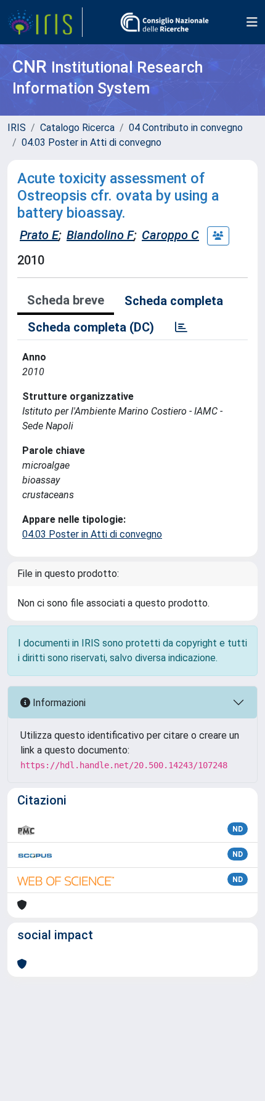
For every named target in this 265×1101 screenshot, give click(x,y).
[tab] (181, 327)
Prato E (39, 235)
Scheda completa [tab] (173, 300)
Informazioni (58, 703)
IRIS (16, 127)
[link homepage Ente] (164, 22)
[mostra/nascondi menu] (252, 22)
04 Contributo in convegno (186, 127)
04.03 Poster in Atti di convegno (91, 142)
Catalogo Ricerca (77, 127)
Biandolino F (100, 235)
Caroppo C (170, 235)
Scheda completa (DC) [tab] (91, 327)
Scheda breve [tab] (65, 300)
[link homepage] (45, 22)
